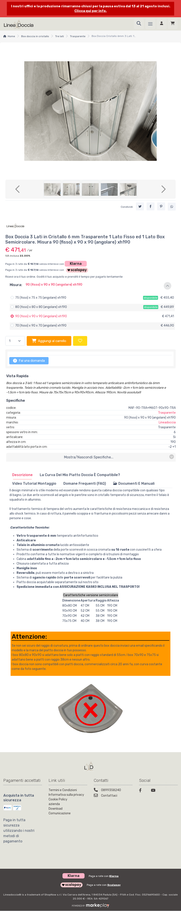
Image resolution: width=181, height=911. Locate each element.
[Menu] (150, 24)
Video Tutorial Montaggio (34, 483)
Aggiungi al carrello (52, 341)
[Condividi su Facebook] (151, 206)
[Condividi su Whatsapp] (172, 207)
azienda (54, 804)
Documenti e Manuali (136, 483)
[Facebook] (142, 791)
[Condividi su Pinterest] (161, 206)
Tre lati (59, 36)
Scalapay (114, 884)
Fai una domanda (31, 361)
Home (11, 36)
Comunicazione (60, 813)
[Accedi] (161, 24)
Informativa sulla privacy (66, 795)
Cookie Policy (58, 799)
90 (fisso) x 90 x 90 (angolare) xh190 (41, 316)
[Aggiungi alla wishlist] (80, 341)
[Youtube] (154, 791)
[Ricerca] (139, 24)
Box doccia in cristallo (35, 36)
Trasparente (77, 36)
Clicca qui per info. (90, 11)
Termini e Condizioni (63, 790)
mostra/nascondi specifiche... (88, 457)
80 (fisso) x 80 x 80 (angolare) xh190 (41, 307)
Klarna (76, 263)
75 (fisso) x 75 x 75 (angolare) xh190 (40, 298)
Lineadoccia (167, 422)
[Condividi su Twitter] (140, 206)
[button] (90, 286)
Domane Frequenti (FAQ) (84, 483)
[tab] (22, 475)
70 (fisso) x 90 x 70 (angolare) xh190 (40, 325)
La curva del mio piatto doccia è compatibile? (80, 475)
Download (55, 809)
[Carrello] (173, 24)
